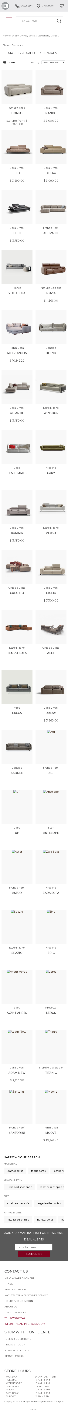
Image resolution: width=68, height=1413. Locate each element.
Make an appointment (19, 1278)
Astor (17, 893)
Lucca (17, 713)
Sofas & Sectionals (39, 35)
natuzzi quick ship (18, 1219)
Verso (51, 533)
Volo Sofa (17, 293)
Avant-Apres (17, 1013)
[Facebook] (7, 1363)
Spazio (17, 953)
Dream (51, 713)
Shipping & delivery (18, 1350)
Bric (51, 953)
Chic (17, 233)
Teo (17, 173)
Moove (50, 1133)
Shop (15, 35)
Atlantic (17, 413)
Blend (51, 353)
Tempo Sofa (17, 653)
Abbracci (51, 233)
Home (6, 35)
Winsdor (51, 413)
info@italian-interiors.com (25, 1323)
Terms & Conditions (18, 1338)
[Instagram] (14, 1363)
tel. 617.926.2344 (15, 1318)
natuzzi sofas (45, 1219)
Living (23, 35)
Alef (51, 653)
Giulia (51, 593)
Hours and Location (19, 1300)
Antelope (51, 833)
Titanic (51, 1073)
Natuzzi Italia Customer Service (26, 1295)
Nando (50, 113)
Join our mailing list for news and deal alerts (34, 1236)
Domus (16, 113)
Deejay (51, 173)
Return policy (14, 1356)
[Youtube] (21, 1363)
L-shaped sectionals (19, 1186)
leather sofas (15, 1170)
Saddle (17, 773)
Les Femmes (17, 473)
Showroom (48, 6)
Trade (9, 1283)
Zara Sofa (51, 893)
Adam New (17, 1073)
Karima (17, 533)
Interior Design (15, 1289)
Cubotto (17, 593)
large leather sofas (49, 1203)
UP (17, 833)
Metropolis (17, 353)
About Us (11, 1306)
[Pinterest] (28, 1363)
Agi (51, 773)
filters (12, 62)
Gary (51, 473)
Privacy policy (15, 1344)
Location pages (15, 1312)
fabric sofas (38, 1170)
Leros (51, 1013)
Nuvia (51, 293)
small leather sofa (18, 1203)
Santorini (17, 1133)
